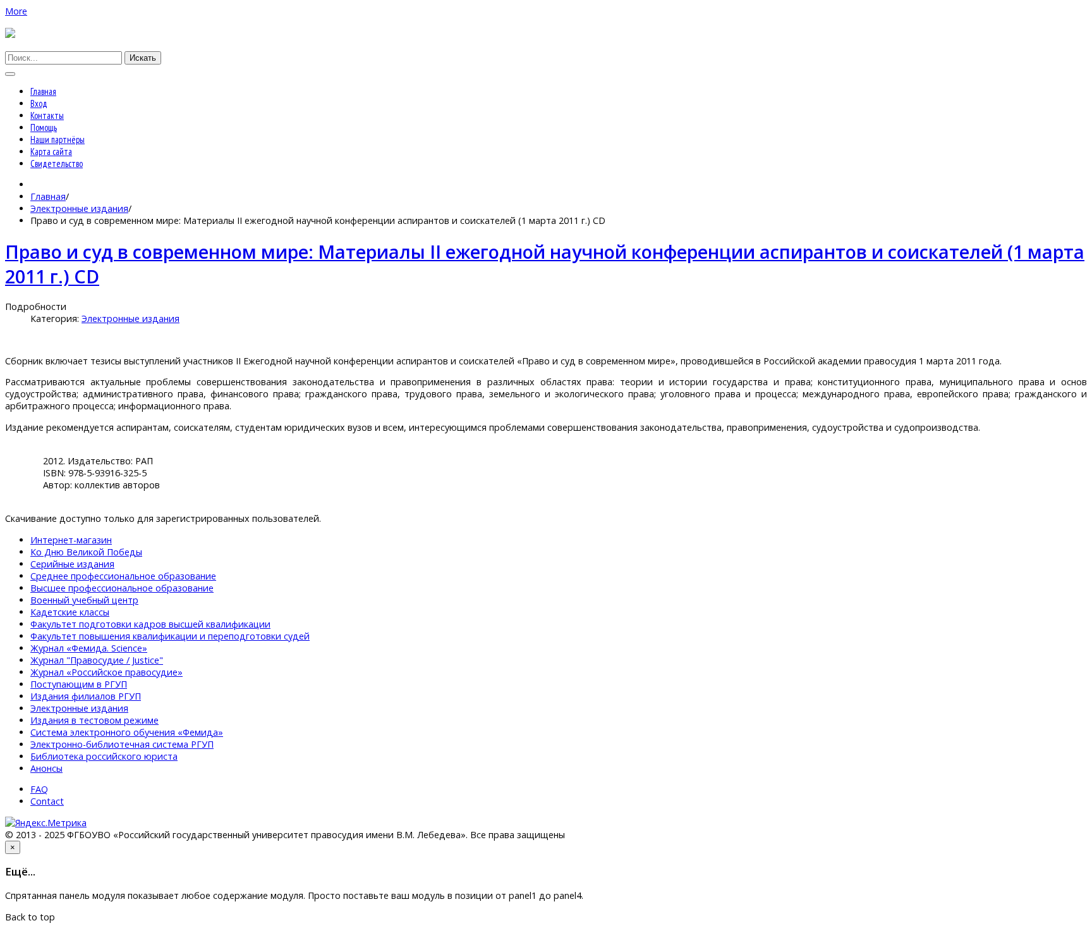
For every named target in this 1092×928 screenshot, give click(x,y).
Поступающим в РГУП (78, 684)
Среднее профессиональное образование (123, 576)
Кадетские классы (69, 612)
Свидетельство (56, 164)
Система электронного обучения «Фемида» (126, 732)
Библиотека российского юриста (104, 756)
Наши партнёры (57, 139)
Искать (143, 58)
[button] (16, 11)
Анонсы (46, 768)
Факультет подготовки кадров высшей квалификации (150, 624)
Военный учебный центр (84, 600)
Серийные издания (72, 564)
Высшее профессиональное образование (122, 588)
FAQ (39, 789)
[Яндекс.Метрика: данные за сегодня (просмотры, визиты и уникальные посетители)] (46, 823)
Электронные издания (79, 208)
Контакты (47, 115)
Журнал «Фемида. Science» (88, 648)
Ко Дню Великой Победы (86, 552)
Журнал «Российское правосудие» (106, 672)
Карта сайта (51, 151)
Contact (47, 801)
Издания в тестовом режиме (94, 720)
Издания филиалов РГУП (85, 696)
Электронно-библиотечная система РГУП (122, 744)
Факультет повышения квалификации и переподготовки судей (170, 636)
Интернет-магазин (71, 540)
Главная (43, 91)
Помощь (43, 127)
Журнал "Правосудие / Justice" (96, 660)
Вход (38, 103)
